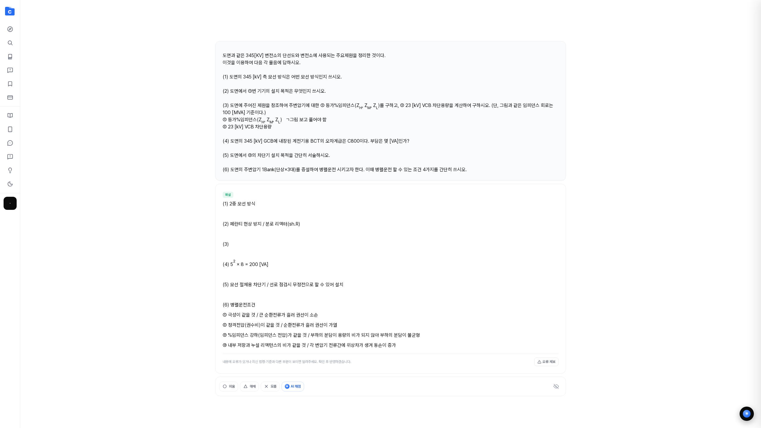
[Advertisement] (390, 23)
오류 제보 (549, 362)
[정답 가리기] (556, 386)
